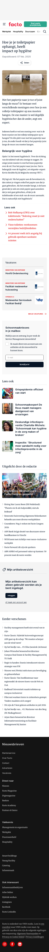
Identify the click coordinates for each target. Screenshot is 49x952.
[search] (44, 31)
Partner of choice (9, 810)
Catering (6, 865)
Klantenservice (8, 753)
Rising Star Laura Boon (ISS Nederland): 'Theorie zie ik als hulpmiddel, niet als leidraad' (22, 508)
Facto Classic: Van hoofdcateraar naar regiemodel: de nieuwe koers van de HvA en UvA (23, 681)
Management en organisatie (15, 827)
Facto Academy (9, 805)
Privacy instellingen (35, 937)
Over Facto (7, 758)
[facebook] (12, 944)
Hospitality (7, 842)
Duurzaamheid (9, 837)
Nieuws (5, 786)
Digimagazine (8, 795)
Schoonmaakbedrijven (12, 887)
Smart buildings (9, 856)
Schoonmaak (8, 870)
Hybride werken (9, 897)
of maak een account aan (16, 602)
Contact (5, 763)
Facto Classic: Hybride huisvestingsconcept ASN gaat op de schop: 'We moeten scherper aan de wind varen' (23, 639)
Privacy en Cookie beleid (13, 937)
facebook (6, 907)
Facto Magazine (9, 791)
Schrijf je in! (24, 364)
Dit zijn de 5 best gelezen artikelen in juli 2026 (25, 705)
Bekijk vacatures (35, 314)
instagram (7, 902)
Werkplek (6, 832)
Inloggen (11, 595)
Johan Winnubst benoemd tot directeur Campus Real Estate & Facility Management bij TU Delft (25, 655)
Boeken (5, 800)
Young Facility (8, 860)
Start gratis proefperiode (35, 24)
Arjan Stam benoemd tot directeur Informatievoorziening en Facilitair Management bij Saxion (20, 721)
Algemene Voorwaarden (27, 933)
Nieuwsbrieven (13, 744)
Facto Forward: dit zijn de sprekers (20, 547)
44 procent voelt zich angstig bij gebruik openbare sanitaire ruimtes (25, 237)
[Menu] (4, 24)
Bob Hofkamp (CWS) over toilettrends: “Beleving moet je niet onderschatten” (26, 216)
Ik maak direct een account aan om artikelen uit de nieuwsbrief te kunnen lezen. (26, 347)
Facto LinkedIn (9, 912)
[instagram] (4, 944)
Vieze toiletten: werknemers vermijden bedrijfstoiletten (22, 226)
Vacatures (6, 773)
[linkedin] (19, 944)
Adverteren (7, 768)
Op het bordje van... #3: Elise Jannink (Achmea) (25, 647)
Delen (26, 63)
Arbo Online (7, 892)
